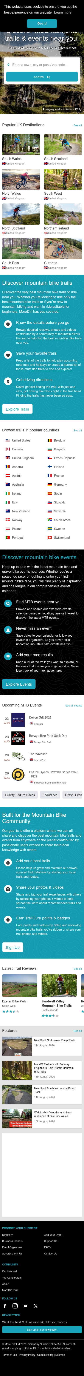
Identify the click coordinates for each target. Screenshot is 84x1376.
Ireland (16, 493)
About (5, 1283)
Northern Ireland (56, 228)
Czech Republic (64, 458)
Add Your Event (53, 1234)
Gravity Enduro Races (20, 795)
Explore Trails (17, 409)
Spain (57, 493)
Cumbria (50, 262)
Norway (16, 520)
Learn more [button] (63, 12)
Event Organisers (12, 1247)
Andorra (17, 467)
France (58, 475)
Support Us (50, 1241)
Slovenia (59, 511)
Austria (16, 475)
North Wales (11, 193)
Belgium (59, 440)
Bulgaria (59, 449)
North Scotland (13, 228)
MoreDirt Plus (10, 1290)
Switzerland (61, 537)
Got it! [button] (42, 23)
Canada (17, 449)
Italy (14, 502)
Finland (58, 467)
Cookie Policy (45, 1354)
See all (78, 125)
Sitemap (60, 1354)
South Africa (62, 520)
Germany (60, 484)
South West (53, 193)
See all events (73, 705)
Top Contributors (12, 1277)
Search (39, 77)
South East (10, 262)
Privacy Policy (27, 1354)
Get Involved (9, 1271)
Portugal (17, 537)
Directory (7, 1234)
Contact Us (50, 1253)
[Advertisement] (42, 1175)
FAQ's (47, 1247)
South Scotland (56, 158)
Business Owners (12, 1241)
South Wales (12, 158)
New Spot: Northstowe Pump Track (54, 1040)
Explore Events (19, 684)
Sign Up (13, 947)
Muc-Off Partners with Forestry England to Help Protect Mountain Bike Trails (54, 1067)
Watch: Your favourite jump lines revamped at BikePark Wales (53, 1114)
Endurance (50, 795)
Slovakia (59, 502)
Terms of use (9, 1354)
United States (20, 440)
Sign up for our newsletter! (42, 1329)
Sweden (59, 528)
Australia (17, 484)
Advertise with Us (12, 1253)
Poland (16, 528)
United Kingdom (15, 163)
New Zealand (20, 511)
